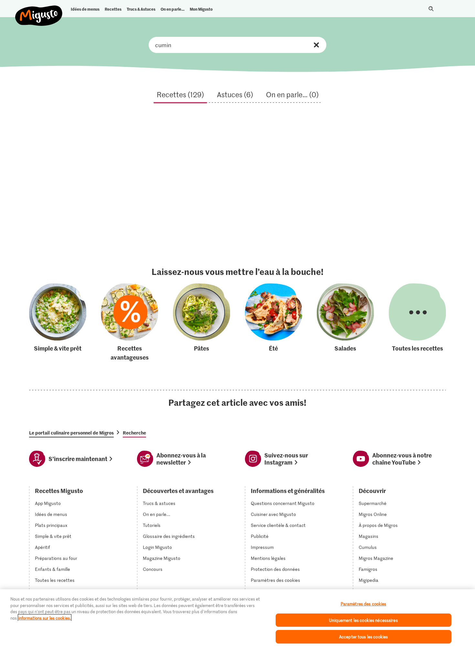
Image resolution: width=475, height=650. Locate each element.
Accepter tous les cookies (363, 637)
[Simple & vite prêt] (57, 322)
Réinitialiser (316, 45)
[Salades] (345, 322)
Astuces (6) (235, 94)
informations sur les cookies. (44, 618)
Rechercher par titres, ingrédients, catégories (237, 45)
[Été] (273, 322)
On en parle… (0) (292, 94)
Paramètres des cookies (275, 580)
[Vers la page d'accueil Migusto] (39, 10)
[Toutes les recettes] (417, 322)
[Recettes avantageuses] (129, 322)
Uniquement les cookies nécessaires (363, 620)
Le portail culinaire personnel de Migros (71, 432)
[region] (237, 619)
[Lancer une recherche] (431, 9)
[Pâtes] (201, 322)
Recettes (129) (180, 94)
